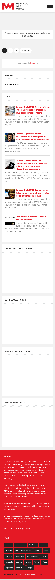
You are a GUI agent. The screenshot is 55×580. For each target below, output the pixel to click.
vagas (30, 567)
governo (43, 545)
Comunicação (32, 556)
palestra (9, 556)
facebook (32, 545)
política (37, 550)
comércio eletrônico (23, 550)
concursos (20, 567)
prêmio (19, 562)
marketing (20, 556)
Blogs (44, 562)
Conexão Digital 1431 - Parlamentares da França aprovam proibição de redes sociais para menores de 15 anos (32, 193)
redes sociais (21, 545)
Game (36, 562)
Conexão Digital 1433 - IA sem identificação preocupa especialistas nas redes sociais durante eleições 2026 (32, 136)
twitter (28, 562)
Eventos (9, 545)
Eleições (9, 550)
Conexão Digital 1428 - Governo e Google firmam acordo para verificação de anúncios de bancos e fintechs (33, 110)
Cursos (44, 556)
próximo (26, 50)
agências (9, 567)
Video (46, 550)
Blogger (33, 63)
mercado (9, 562)
